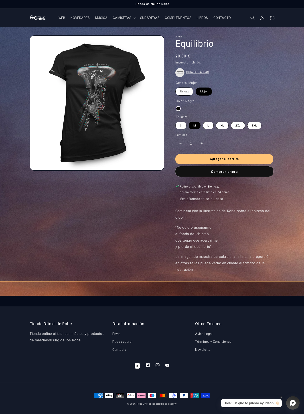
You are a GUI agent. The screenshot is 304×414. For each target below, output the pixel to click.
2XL (238, 124)
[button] (123, 17)
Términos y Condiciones (213, 341)
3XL (254, 124)
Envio (116, 334)
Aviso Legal (204, 334)
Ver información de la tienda (201, 199)
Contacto (119, 349)
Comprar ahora (224, 172)
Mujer (204, 90)
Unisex (184, 90)
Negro (178, 108)
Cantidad (181, 135)
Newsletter (203, 349)
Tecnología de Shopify (164, 404)
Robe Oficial (144, 404)
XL (222, 124)
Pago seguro (122, 341)
